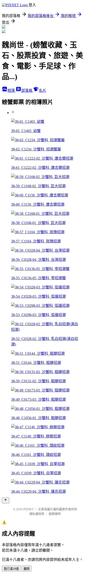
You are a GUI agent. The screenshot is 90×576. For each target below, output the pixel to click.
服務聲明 (55, 514)
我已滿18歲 (11, 568)
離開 (27, 568)
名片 (42, 90)
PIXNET (28, 509)
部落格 (27, 90)
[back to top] (5, 500)
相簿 (11, 90)
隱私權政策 (36, 514)
